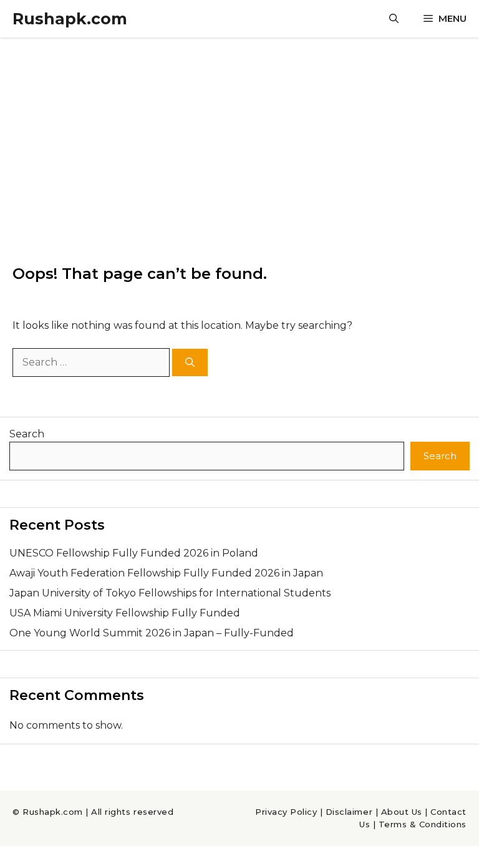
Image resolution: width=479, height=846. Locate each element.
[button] (394, 18)
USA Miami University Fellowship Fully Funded (124, 613)
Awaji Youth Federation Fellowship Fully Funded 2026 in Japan (166, 573)
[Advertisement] (239, 131)
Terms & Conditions (423, 824)
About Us (401, 812)
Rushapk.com (69, 18)
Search (26, 434)
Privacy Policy (286, 812)
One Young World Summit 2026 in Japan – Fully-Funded (151, 633)
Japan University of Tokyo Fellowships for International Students (170, 593)
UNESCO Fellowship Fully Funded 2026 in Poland (133, 553)
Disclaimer (349, 812)
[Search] (190, 363)
